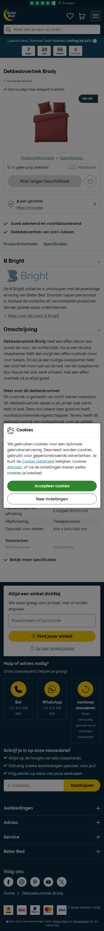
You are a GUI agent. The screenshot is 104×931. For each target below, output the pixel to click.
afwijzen (14, 467)
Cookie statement (38, 461)
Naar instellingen (52, 498)
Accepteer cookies (52, 485)
